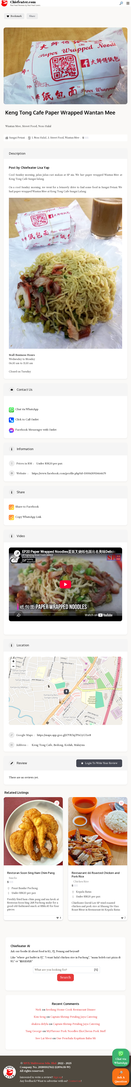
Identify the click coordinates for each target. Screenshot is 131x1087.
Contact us (74, 1081)
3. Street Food (56, 137)
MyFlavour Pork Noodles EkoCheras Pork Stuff (76, 1031)
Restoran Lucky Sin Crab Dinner (93, 873)
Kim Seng (40, 1016)
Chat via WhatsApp (26, 409)
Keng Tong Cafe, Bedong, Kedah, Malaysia (58, 745)
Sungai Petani (17, 137)
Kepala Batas (19, 891)
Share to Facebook (26, 506)
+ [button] (13, 661)
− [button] (13, 666)
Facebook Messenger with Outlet (35, 429)
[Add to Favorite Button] (56, 803)
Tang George (33, 1031)
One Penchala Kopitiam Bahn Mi (76, 1038)
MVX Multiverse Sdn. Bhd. (40, 1063)
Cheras (80, 888)
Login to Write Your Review (101, 763)
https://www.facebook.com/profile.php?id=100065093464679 (69, 473)
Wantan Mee (72, 137)
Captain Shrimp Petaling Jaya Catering (73, 1016)
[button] (8, 831)
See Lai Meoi (43, 1038)
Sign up (57, 1077)
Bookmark (16, 16)
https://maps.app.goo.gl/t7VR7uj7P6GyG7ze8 (64, 735)
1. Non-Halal (39, 137)
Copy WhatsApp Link (27, 517)
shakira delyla (39, 1024)
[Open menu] (128, 3)
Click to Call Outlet (26, 419)
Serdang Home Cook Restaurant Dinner (71, 1009)
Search (65, 977)
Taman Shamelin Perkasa (100, 888)
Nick (38, 1009)
